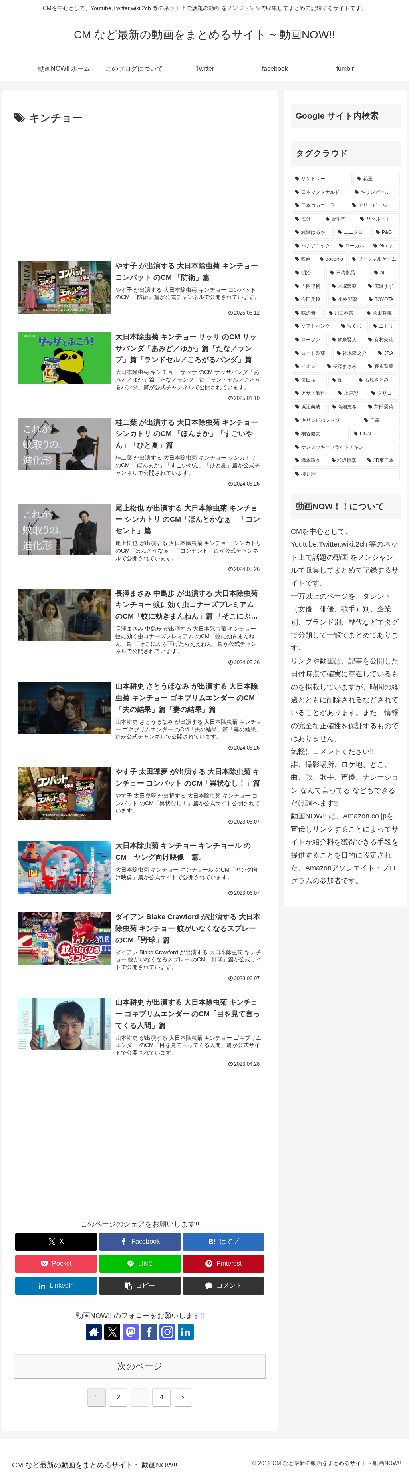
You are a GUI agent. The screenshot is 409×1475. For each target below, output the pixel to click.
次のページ (140, 1366)
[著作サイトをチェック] (94, 1332)
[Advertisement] (140, 187)
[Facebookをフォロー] (149, 1332)
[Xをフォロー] (112, 1332)
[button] (140, 1286)
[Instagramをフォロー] (167, 1332)
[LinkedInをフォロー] (186, 1332)
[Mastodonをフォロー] (131, 1332)
